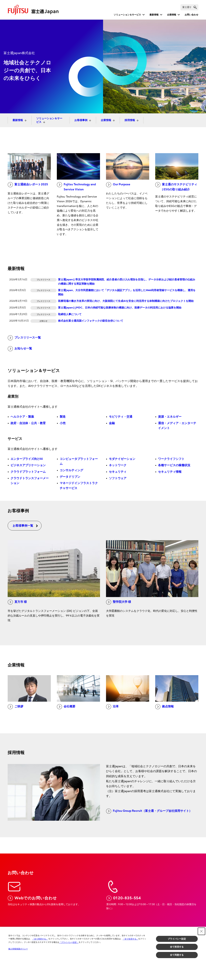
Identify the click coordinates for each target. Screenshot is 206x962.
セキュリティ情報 (170, 471)
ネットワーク (118, 465)
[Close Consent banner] (201, 931)
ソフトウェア (118, 478)
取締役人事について (70, 314)
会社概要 (69, 706)
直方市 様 (20, 602)
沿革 (116, 706)
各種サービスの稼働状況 (174, 465)
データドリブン (70, 476)
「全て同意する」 (40, 939)
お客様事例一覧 (23, 525)
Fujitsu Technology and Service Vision (80, 187)
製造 (63, 416)
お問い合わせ (191, 14)
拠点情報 (168, 706)
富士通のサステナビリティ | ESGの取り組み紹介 (179, 187)
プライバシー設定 (177, 938)
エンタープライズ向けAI (27, 459)
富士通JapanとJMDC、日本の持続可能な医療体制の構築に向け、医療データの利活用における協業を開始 (119, 307)
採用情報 (130, 120)
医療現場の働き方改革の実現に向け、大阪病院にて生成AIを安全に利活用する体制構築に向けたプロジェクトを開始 (126, 300)
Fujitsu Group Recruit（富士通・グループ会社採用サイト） (152, 811)
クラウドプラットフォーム (28, 471)
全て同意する (177, 955)
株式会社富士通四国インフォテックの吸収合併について (90, 320)
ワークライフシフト (171, 459)
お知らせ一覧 (23, 348)
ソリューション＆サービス (127, 14)
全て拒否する (177, 946)
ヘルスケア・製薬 (22, 416)
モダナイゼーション (122, 459)
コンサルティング (71, 470)
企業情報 (171, 14)
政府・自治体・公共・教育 (28, 423)
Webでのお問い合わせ (35, 898)
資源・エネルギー (170, 416)
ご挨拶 (18, 706)
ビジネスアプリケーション (28, 465)
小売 (63, 423)
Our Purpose (121, 184)
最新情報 (154, 14)
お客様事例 (80, 120)
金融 (112, 423)
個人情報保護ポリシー (18, 949)
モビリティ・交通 (120, 416)
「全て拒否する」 (130, 939)
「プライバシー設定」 (69, 942)
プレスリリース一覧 (27, 337)
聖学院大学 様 (122, 602)
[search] (195, 7)
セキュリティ (118, 471)
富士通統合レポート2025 (31, 184)
